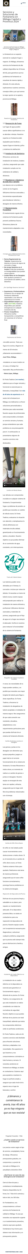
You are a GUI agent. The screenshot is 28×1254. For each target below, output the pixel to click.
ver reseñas (19, 379)
